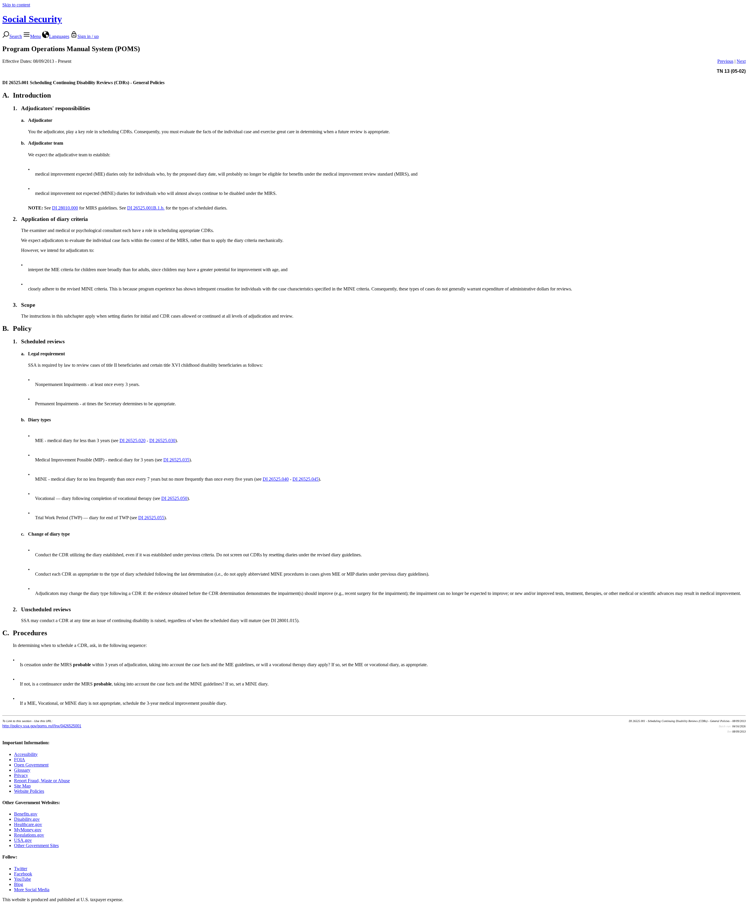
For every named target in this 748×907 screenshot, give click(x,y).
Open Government (31, 764)
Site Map (22, 785)
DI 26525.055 (151, 517)
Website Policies (29, 791)
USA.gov (23, 840)
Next (741, 61)
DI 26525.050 (174, 498)
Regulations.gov (29, 834)
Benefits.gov (25, 813)
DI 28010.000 (65, 207)
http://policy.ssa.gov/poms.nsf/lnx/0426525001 (41, 726)
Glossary (22, 770)
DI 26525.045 (305, 479)
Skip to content (16, 4)
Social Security (32, 19)
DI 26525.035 (176, 459)
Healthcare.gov (28, 824)
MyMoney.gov (27, 829)
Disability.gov (27, 819)
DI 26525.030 (162, 440)
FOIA (19, 759)
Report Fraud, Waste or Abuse (42, 780)
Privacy (21, 775)
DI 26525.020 (133, 440)
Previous (725, 61)
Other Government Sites (36, 845)
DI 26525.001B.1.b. (146, 207)
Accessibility (26, 754)
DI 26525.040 (276, 479)
